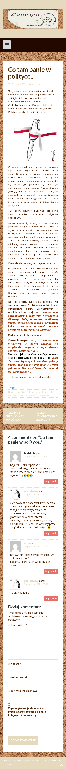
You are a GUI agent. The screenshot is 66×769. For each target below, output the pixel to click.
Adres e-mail (20, 677)
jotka (27, 543)
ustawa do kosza (25, 395)
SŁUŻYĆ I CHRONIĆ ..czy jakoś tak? (14, 416)
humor (14, 392)
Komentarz (19, 625)
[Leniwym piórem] (33, 18)
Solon (54, 760)
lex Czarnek (44, 392)
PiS (52, 392)
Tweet (11, 387)
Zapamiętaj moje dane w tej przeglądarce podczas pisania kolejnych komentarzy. (27, 711)
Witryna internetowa (24, 690)
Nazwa (16, 663)
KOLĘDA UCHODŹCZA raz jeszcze (46, 416)
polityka (22, 392)
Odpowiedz (51, 481)
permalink (43, 395)
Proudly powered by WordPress (21, 760)
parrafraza (36, 84)
